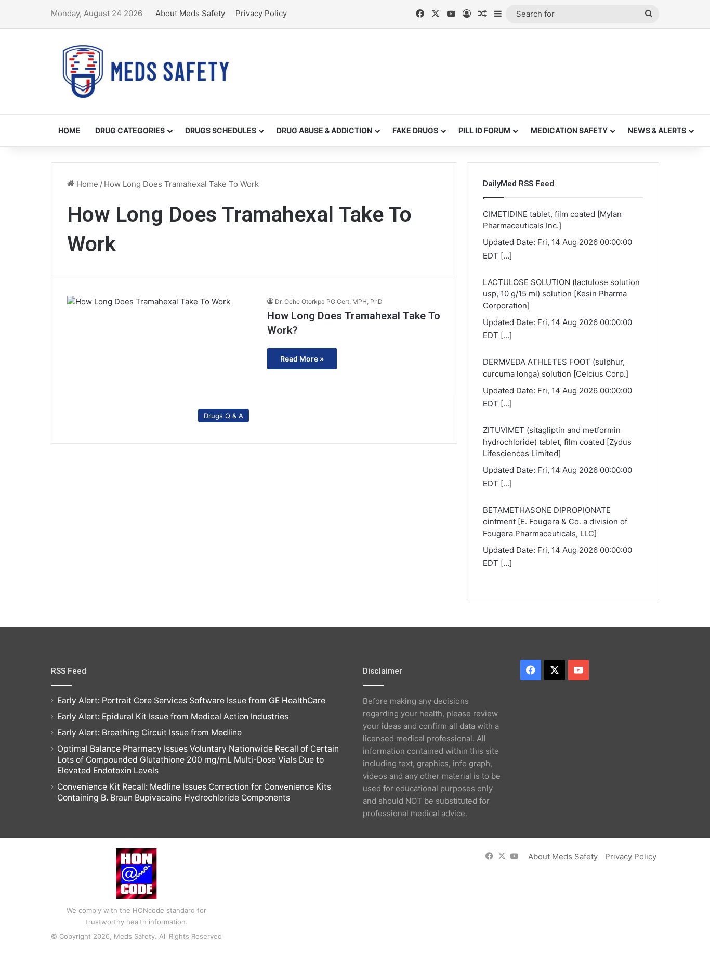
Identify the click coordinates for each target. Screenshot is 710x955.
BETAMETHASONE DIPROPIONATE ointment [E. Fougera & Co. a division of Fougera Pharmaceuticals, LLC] (555, 521)
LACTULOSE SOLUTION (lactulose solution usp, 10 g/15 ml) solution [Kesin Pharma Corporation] (561, 294)
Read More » (302, 358)
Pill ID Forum (484, 130)
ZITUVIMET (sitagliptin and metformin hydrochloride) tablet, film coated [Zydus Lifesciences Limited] (557, 441)
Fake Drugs (415, 130)
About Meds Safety (190, 13)
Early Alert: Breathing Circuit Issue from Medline (149, 733)
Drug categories (130, 130)
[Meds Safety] (145, 71)
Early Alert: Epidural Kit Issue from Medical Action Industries (172, 716)
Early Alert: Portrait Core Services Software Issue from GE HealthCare (191, 700)
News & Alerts (657, 130)
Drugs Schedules (220, 130)
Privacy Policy (261, 13)
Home (69, 130)
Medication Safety (569, 130)
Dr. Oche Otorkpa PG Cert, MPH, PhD (329, 301)
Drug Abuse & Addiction (324, 130)
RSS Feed (68, 671)
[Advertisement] (459, 62)
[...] (506, 256)
